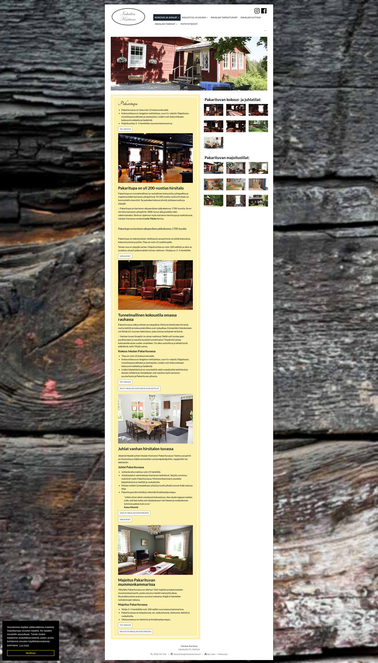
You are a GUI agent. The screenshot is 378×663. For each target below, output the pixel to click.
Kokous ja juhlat (166, 17)
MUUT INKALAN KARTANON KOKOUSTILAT (139, 388)
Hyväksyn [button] (31, 653)
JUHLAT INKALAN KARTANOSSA (134, 513)
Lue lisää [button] (24, 645)
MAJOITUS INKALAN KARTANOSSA (135, 631)
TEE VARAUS (125, 129)
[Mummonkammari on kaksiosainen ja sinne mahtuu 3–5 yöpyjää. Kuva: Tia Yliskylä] (258, 168)
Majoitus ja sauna (194, 17)
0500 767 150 (160, 654)
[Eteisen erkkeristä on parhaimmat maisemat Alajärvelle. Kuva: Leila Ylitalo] (213, 142)
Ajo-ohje (211, 654)
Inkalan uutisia (251, 17)
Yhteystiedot (189, 23)
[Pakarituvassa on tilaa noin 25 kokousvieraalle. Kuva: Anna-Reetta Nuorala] (213, 110)
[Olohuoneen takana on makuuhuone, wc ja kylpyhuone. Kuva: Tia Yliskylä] (213, 184)
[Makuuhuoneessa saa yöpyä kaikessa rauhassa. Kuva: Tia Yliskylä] (258, 184)
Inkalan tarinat (165, 23)
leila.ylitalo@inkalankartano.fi (187, 654)
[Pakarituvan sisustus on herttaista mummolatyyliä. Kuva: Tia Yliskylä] (235, 184)
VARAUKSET (125, 256)
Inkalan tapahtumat (224, 17)
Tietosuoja (222, 654)
